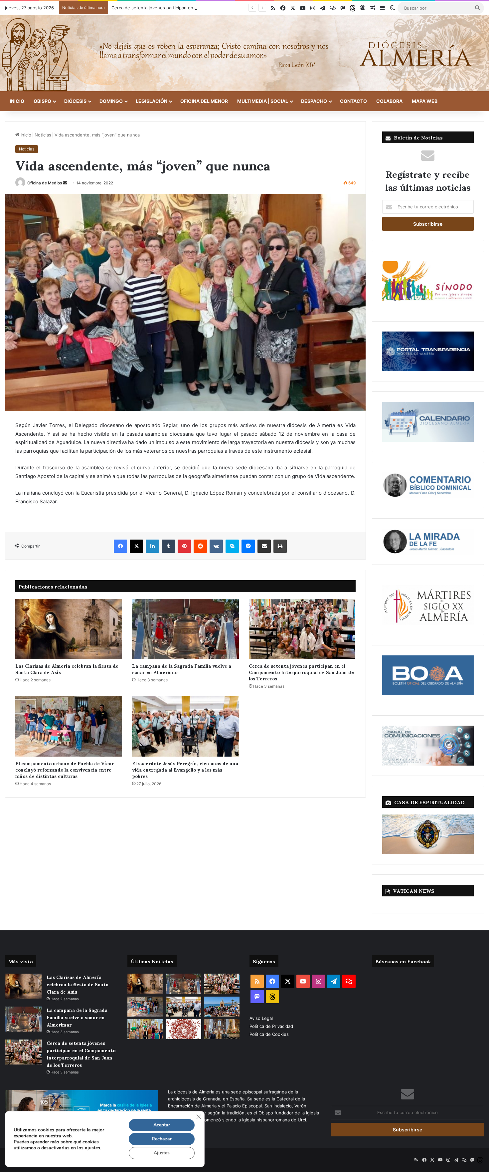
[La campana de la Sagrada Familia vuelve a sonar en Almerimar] (185, 629)
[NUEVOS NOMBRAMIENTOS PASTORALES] (183, 1029)
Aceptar (161, 1125)
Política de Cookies (269, 1034)
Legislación (151, 101)
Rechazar (162, 1139)
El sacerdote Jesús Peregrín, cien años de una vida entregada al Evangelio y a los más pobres (185, 769)
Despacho (314, 101)
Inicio (17, 101)
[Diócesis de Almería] (244, 53)
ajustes (92, 1148)
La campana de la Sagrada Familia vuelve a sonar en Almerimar (181, 669)
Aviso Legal (261, 1018)
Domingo (111, 101)
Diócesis (75, 101)
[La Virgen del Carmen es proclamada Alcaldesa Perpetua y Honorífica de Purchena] (222, 1029)
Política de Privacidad (271, 1026)
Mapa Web (424, 101)
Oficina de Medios (44, 182)
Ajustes (162, 1153)
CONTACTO (353, 101)
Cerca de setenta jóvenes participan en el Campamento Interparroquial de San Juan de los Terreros (214, 7)
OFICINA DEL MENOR (204, 101)
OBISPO (42, 101)
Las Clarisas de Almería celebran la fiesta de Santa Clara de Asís (66, 669)
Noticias (43, 134)
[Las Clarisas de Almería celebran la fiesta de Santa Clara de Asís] (68, 629)
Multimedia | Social (262, 101)
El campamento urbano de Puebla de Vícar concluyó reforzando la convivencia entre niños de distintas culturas (64, 769)
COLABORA (389, 101)
